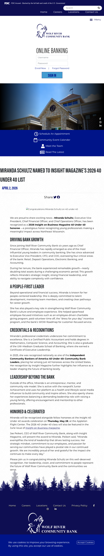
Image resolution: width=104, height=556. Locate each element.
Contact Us (91, 12)
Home (43, 12)
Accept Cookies (85, 542)
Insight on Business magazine (42, 428)
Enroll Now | (42, 68)
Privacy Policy (79, 505)
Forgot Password (60, 68)
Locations (73, 12)
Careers (57, 12)
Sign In (52, 75)
